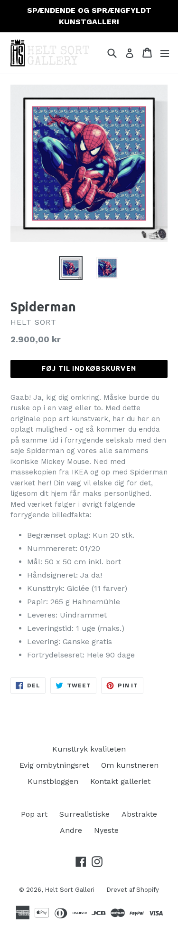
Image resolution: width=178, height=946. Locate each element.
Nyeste (106, 830)
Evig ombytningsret (54, 765)
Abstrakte (139, 814)
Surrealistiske (84, 814)
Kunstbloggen (53, 781)
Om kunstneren (130, 765)
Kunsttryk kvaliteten (89, 748)
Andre (71, 830)
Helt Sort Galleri (69, 889)
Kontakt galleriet (120, 781)
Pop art (34, 814)
